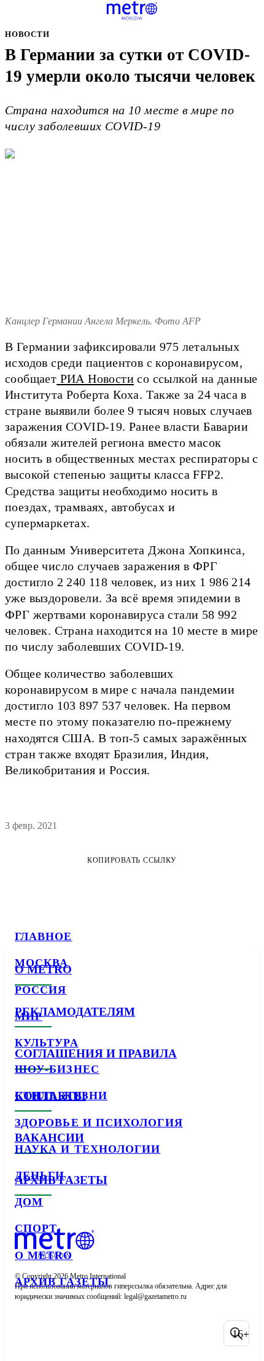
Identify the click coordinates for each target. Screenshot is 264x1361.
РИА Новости (95, 378)
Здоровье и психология (99, 1122)
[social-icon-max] (123, 1333)
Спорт (36, 1228)
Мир (28, 1016)
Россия (40, 990)
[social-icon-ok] (91, 1333)
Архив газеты (62, 1282)
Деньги (39, 1175)
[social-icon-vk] (27, 1333)
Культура (47, 1043)
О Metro (44, 1255)
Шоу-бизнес (57, 1069)
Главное (43, 936)
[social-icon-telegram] (59, 1333)
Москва (41, 963)
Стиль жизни (61, 1095)
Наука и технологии (87, 1149)
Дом (29, 1202)
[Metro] (132, 10)
